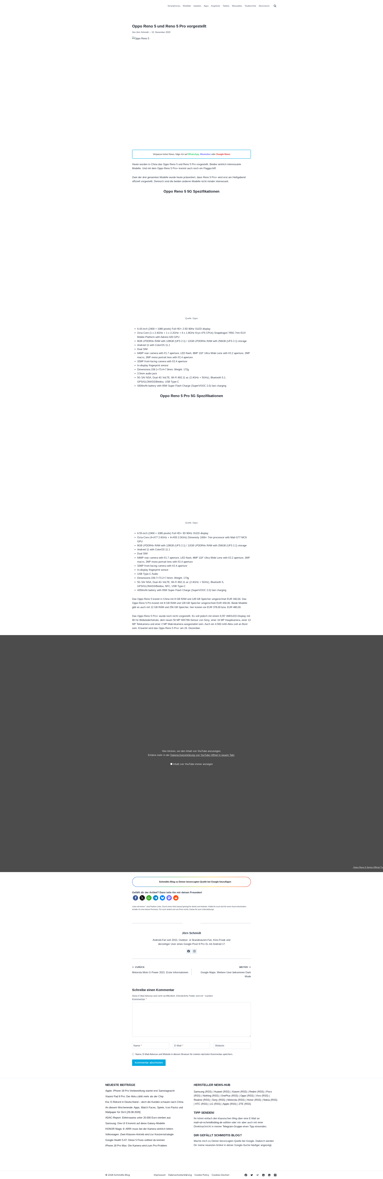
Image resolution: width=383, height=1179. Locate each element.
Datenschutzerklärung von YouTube (202, 755)
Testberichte (250, 6)
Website (219, 1045)
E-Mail (178, 1045)
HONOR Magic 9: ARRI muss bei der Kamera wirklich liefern (139, 1128)
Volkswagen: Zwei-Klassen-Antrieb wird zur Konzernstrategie (139, 1134)
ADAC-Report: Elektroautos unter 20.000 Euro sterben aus (138, 1117)
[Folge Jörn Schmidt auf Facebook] (188, 951)
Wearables (237, 6)
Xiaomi (236, 1091)
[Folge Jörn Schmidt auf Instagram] (194, 951)
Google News (223, 154)
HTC (197, 1103)
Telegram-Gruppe (232, 1126)
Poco (269, 1091)
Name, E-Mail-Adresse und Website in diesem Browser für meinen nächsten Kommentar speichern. (184, 1054)
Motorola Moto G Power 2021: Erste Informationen (160, 970)
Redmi (252, 1091)
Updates (197, 6)
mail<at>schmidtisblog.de (208, 1122)
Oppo (243, 1095)
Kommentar (139, 999)
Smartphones (174, 6)
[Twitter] (251, 1175)
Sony (215, 1099)
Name (137, 1045)
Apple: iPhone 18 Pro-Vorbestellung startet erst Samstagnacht (140, 1090)
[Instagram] (275, 1175)
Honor (250, 1099)
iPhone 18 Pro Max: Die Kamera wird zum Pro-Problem (136, 1145)
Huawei (218, 1091)
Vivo (258, 1095)
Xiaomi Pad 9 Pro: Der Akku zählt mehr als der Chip (134, 1096)
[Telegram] (257, 1175)
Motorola (232, 1099)
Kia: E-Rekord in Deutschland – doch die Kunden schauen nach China (144, 1102)
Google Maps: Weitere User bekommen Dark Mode (226, 972)
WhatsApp (193, 154)
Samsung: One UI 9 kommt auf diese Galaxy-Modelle (135, 1123)
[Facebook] (246, 1175)
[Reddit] (263, 1175)
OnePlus (226, 1095)
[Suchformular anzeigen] (275, 6)
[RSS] (269, 1175)
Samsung (199, 1091)
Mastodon (205, 154)
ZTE (241, 1103)
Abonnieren (264, 6)
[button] (135, 897)
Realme (198, 1099)
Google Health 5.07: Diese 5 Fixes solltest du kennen (135, 1140)
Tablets (226, 6)
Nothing (207, 1095)
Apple (226, 1103)
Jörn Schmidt (142, 32)
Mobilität (187, 6)
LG (211, 1103)
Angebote (215, 6)
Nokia (266, 1099)
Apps (206, 6)
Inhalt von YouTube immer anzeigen (193, 764)
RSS (208, 1091)
